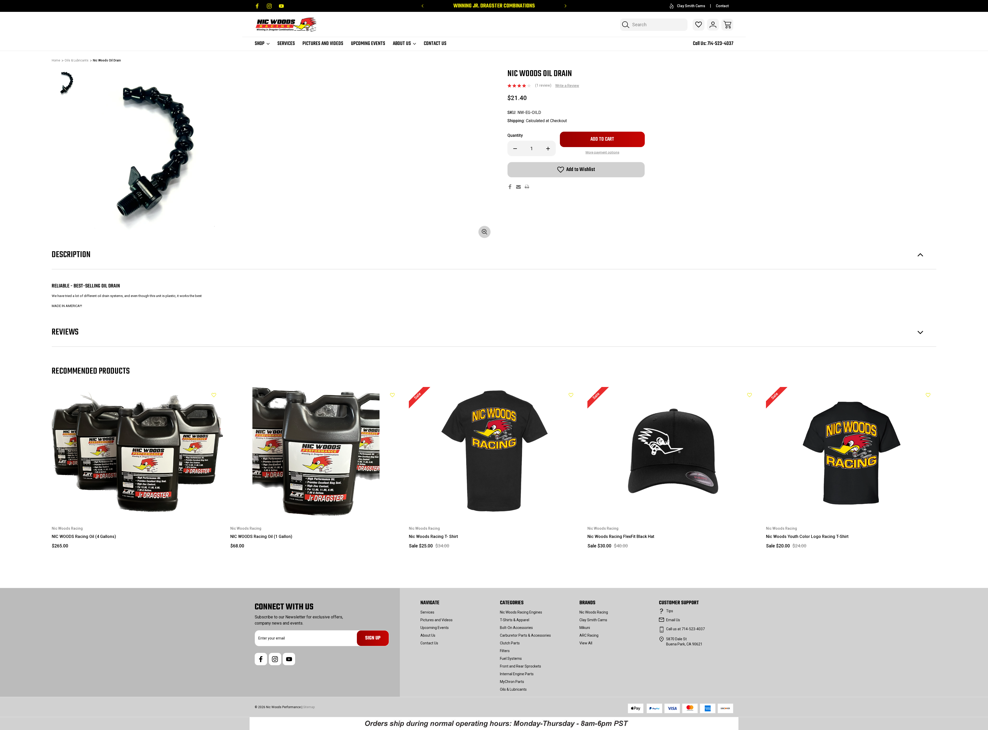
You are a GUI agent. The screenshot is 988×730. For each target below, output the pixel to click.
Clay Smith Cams (691, 6)
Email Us (673, 620)
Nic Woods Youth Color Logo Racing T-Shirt (807, 536)
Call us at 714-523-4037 (685, 629)
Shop (259, 43)
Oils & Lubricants (513, 689)
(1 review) (543, 85)
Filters (505, 651)
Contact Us (435, 43)
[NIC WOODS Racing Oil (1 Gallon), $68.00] (316, 451)
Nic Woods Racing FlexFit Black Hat (620, 536)
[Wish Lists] (698, 25)
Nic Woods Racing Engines (521, 612)
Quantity (515, 135)
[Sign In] (713, 25)
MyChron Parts (512, 682)
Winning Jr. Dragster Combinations (494, 6)
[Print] (527, 186)
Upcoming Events (368, 43)
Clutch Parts (510, 643)
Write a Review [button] (567, 86)
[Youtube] (281, 6)
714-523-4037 (720, 44)
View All (585, 643)
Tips (669, 611)
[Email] (518, 186)
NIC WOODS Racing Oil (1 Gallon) (261, 536)
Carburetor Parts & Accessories (525, 635)
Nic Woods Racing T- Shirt (433, 536)
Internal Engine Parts (517, 674)
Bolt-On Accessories (516, 628)
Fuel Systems (511, 658)
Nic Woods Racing (593, 612)
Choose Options (494, 504)
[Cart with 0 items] (727, 25)
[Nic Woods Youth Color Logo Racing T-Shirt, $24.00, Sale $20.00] (851, 451)
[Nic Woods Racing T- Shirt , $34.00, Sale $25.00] (494, 451)
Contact (722, 6)
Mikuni (584, 628)
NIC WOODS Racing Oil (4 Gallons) (84, 536)
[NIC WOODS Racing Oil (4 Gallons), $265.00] (137, 451)
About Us (402, 43)
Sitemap (309, 707)
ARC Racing (588, 635)
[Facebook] (257, 6)
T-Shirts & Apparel (514, 620)
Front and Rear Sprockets (520, 666)
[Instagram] (269, 6)
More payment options (602, 152)
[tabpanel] (66, 83)
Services (286, 43)
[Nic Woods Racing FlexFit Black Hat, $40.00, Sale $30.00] (673, 451)
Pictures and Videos (323, 43)
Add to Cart (137, 504)
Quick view (201, 403)
